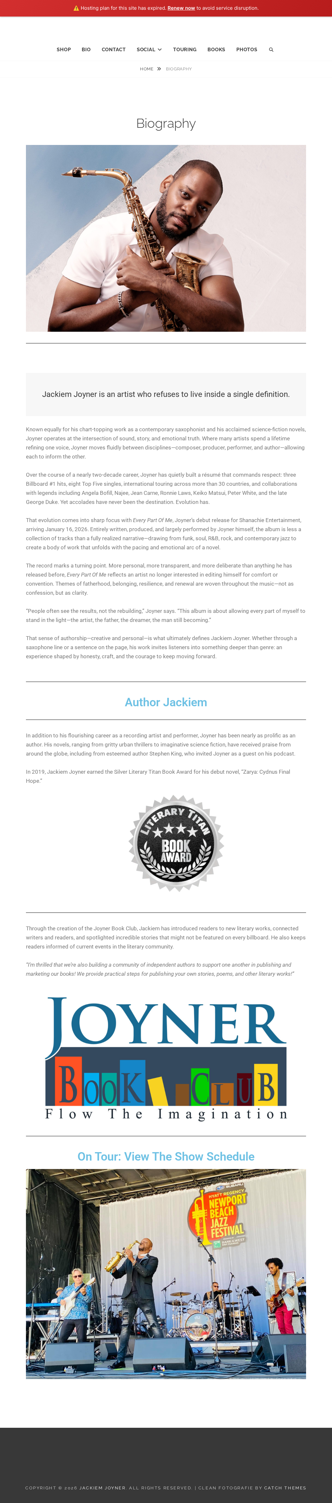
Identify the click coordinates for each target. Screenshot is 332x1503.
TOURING (184, 50)
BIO (86, 50)
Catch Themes (285, 1487)
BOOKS (216, 50)
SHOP (64, 50)
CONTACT (114, 50)
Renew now (181, 8)
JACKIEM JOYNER (166, 26)
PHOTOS (246, 50)
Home (147, 68)
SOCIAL (146, 50)
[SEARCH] (272, 50)
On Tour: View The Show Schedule (166, 1156)
